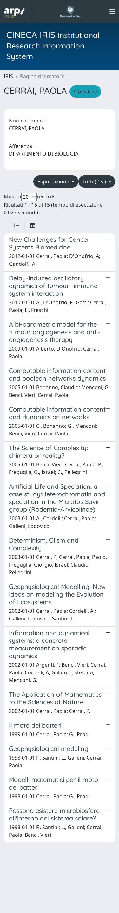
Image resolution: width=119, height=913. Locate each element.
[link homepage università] (70, 11)
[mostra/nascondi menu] (112, 11)
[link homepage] (17, 11)
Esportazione (53, 181)
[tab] (17, 225)
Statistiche (85, 91)
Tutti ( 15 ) (95, 181)
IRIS (8, 76)
